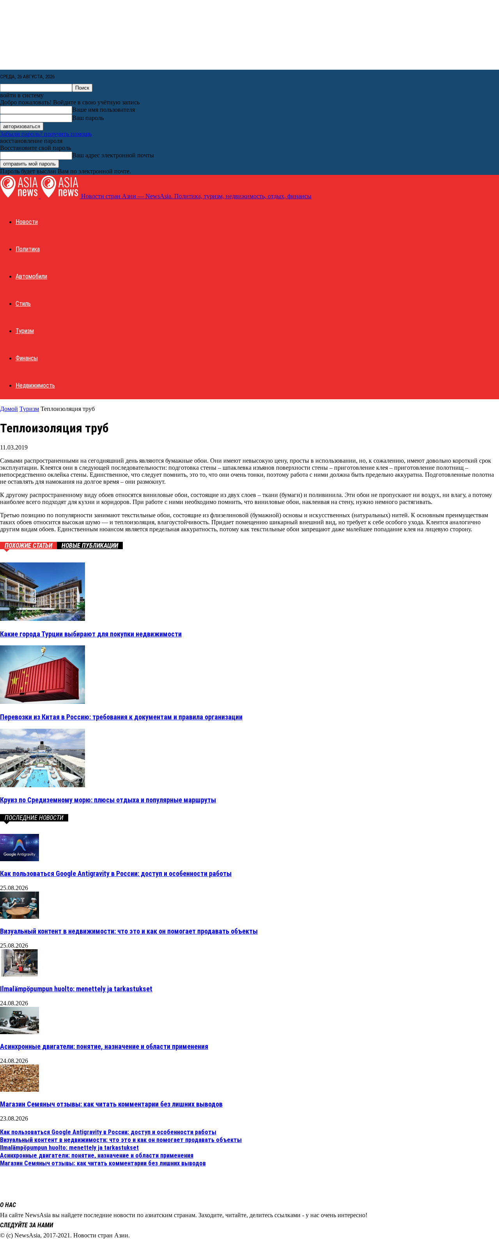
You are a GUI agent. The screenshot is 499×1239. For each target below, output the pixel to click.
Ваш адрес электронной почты (113, 155)
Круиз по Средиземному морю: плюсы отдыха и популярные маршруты (108, 800)
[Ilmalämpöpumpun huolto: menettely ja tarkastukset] (19, 974)
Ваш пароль (88, 118)
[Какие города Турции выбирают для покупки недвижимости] (42, 618)
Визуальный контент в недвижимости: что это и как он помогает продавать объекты (129, 931)
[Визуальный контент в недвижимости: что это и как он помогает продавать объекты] (19, 916)
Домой (9, 408)
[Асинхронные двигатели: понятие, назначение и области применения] (19, 1032)
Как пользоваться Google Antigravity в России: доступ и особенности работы (116, 873)
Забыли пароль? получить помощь (46, 133)
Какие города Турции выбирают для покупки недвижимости (91, 634)
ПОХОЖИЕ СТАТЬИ (28, 545)
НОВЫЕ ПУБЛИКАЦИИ (90, 545)
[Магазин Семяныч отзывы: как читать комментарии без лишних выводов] (19, 1089)
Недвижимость (35, 385)
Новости (27, 222)
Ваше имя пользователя (103, 109)
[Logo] (20, 196)
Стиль (23, 303)
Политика (28, 249)
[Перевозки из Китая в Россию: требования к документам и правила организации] (42, 701)
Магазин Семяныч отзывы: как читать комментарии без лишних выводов (111, 1104)
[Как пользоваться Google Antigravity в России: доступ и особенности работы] (19, 859)
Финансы (27, 358)
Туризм (25, 331)
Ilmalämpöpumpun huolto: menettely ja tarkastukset (76, 989)
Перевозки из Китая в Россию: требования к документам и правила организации (121, 717)
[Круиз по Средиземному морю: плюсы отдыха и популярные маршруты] (42, 785)
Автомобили (31, 276)
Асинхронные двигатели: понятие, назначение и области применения (104, 1046)
